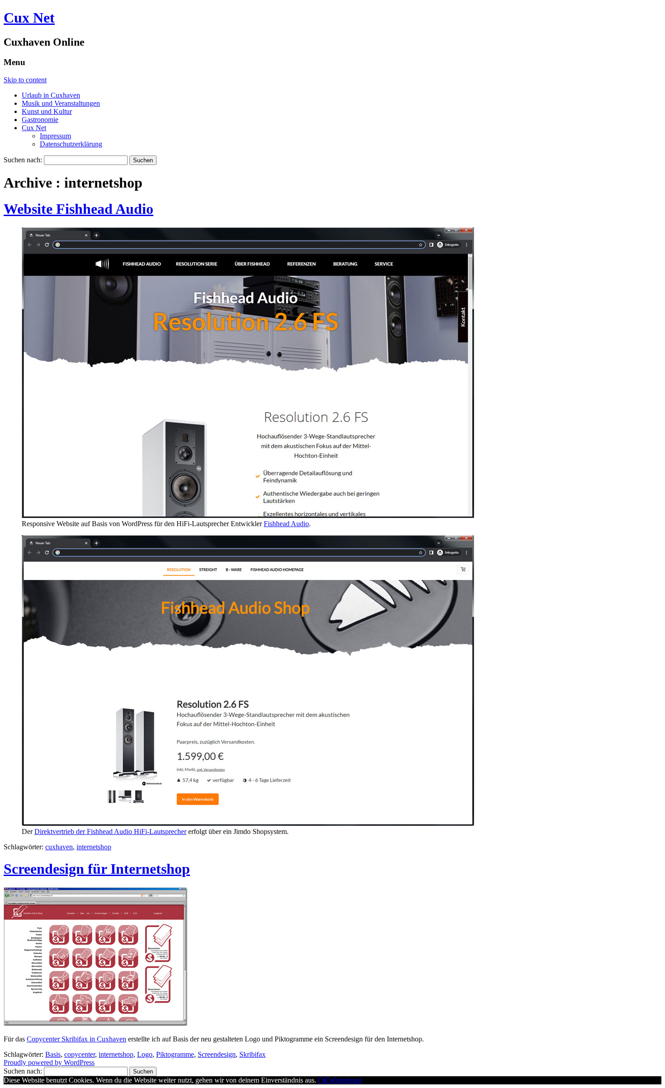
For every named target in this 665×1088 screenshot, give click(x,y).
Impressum (55, 136)
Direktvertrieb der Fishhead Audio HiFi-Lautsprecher (110, 831)
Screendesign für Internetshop (97, 869)
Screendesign (217, 1054)
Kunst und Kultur (47, 111)
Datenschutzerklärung (71, 144)
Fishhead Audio (286, 524)
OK (323, 1080)
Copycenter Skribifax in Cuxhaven (76, 1039)
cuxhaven (59, 847)
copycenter (79, 1054)
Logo (144, 1054)
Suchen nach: (23, 160)
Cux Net (29, 17)
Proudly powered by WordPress (49, 1062)
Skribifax (252, 1054)
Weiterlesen (345, 1080)
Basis (53, 1054)
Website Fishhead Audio (78, 209)
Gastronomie (40, 119)
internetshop (93, 847)
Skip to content (25, 80)
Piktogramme (175, 1054)
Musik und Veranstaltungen (61, 103)
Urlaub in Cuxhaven (51, 95)
